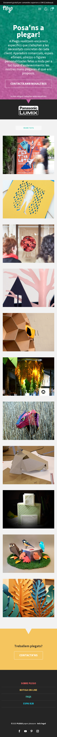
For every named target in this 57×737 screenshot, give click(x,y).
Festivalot (28, 155)
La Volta (28, 243)
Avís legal (41, 723)
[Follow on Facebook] (19, 731)
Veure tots (28, 128)
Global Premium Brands (28, 420)
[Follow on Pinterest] (31, 731)
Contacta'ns (28, 655)
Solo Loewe (28, 509)
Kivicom (28, 465)
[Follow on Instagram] (37, 731)
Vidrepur (28, 598)
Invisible (28, 199)
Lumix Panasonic (28, 553)
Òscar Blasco (28, 288)
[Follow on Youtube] (25, 731)
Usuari (45, 9)
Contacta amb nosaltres (28, 83)
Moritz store (28, 376)
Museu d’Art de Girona (28, 332)
